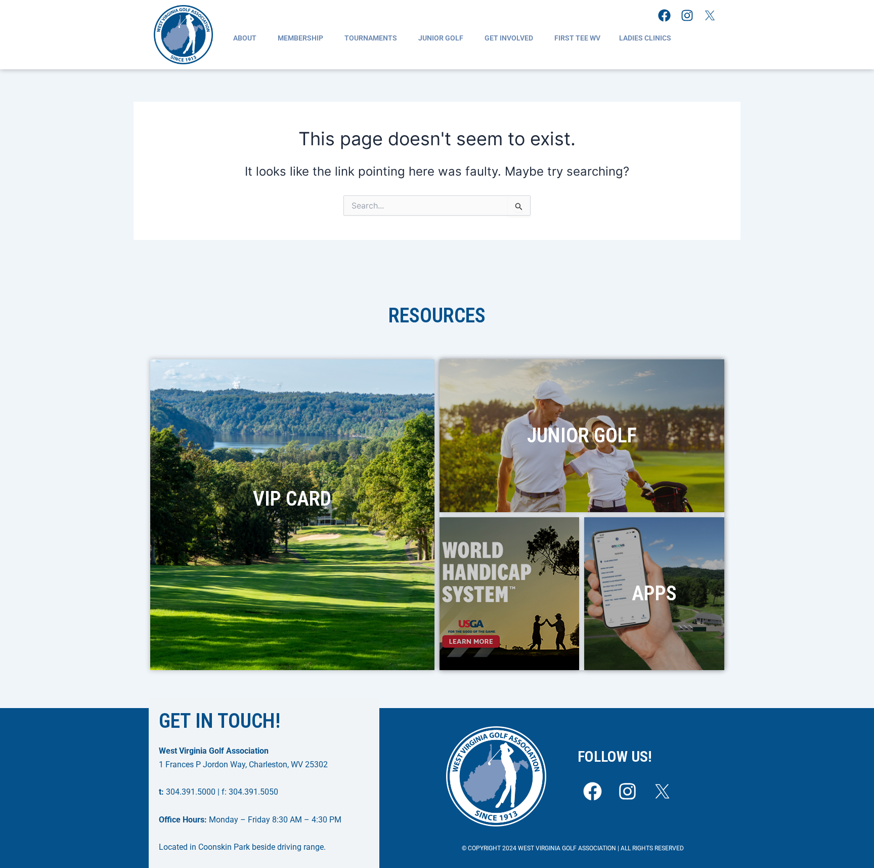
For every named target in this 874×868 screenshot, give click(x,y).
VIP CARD (292, 499)
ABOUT (244, 38)
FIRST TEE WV (577, 38)
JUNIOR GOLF (440, 38)
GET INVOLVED (509, 38)
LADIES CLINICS (645, 38)
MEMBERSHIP (300, 38)
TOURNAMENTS (370, 38)
